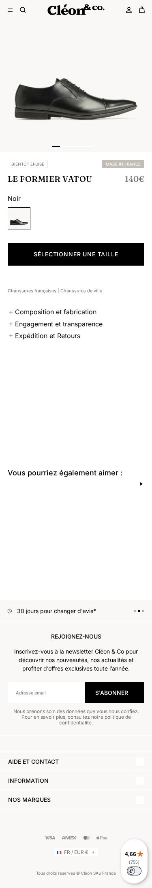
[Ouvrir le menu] (10, 10)
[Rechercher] (23, 10)
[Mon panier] (141, 10)
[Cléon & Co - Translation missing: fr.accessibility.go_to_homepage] (76, 9)
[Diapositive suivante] (141, 484)
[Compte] (128, 10)
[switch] (134, 871)
